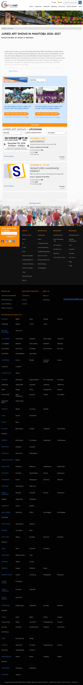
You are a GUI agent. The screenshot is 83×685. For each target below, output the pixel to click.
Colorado (5, 360)
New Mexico (6, 524)
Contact (24, 304)
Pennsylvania (7, 575)
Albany (18, 537)
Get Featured (57, 249)
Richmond (5, 650)
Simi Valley (33, 353)
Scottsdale (5, 324)
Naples (18, 389)
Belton (31, 617)
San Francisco (47, 348)
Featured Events (27, 276)
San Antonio (61, 627)
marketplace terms (54, 682)
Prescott (59, 319)
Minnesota (6, 479)
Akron (17, 548)
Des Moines (33, 415)
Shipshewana (61, 440)
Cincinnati (32, 548)
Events (24, 230)
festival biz (62, 6)
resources (54, 6)
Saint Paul (46, 479)
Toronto (32, 561)
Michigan (5, 473)
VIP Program (57, 245)
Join (70, 245)
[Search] (80, 2)
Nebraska (5, 506)
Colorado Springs (46, 360)
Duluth (17, 479)
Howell (45, 473)
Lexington (18, 447)
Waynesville (19, 499)
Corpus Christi (6, 622)
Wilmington (33, 499)
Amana (18, 415)
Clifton (31, 512)
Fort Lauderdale (48, 379)
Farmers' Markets (27, 268)
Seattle (59, 656)
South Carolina (5, 590)
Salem (45, 568)
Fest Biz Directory (7, 300)
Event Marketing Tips (58, 240)
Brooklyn (32, 537)
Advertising (46, 300)
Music (24, 239)
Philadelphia (47, 575)
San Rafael (5, 353)
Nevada (4, 530)
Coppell (59, 617)
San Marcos (5, 632)
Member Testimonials (72, 240)
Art (23, 243)
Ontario (5, 561)
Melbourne (60, 384)
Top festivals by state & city (11, 315)
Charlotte (32, 493)
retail (39, 239)
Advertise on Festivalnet (9, 295)
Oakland (18, 343)
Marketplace (38, 6)
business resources (44, 260)
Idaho (4, 422)
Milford (18, 373)
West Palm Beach (5, 401)
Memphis (60, 605)
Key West (32, 384)
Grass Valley (47, 338)
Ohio (3, 548)
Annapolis (18, 466)
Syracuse (4, 542)
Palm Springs (33, 343)
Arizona (5, 319)
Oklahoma (5, 555)
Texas (4, 617)
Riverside (60, 343)
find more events (35, 203)
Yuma (45, 324)
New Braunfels (34, 627)
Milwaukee (19, 668)
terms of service (43, 682)
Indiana (4, 440)
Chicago (32, 428)
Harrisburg (33, 575)
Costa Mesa (19, 338)
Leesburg (46, 384)
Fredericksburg (48, 622)
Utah (3, 638)
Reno (31, 530)
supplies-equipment (44, 251)
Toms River (5, 517)
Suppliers (71, 249)
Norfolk (59, 645)
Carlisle (18, 575)
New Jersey (6, 512)
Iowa (3, 415)
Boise (17, 422)
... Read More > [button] (13, 71)
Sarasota (32, 394)
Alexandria (19, 645)
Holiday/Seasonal (27, 260)
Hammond (19, 453)
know (27, 117)
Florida (5, 379)
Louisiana (5, 453)
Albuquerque (19, 524)
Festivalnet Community (30, 291)
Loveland (18, 366)
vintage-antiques (43, 243)
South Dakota (4, 598)
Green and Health (27, 255)
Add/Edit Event (57, 235)
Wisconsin (6, 668)
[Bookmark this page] (13, 241)
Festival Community (72, 6)
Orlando (59, 389)
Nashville (4, 610)
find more (35, 125)
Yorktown (32, 650)
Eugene (18, 568)
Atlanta (18, 409)
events (31, 6)
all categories (42, 268)
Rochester (60, 537)
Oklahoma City (20, 555)
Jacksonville (19, 384)
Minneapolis (33, 479)
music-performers (43, 247)
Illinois (4, 428)
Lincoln (18, 506)
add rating (62, 158)
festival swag (42, 264)
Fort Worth (33, 622)
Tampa (45, 394)
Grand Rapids (34, 473)
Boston (18, 460)
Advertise (56, 253)
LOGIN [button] (54, 2)
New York (5, 537)
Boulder (32, 360)
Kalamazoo (61, 473)
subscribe (10, 236)
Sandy (31, 638)
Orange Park (47, 389)
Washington (6, 656)
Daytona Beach (34, 379)
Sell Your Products (7, 308)
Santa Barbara (20, 353)
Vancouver (19, 330)
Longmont (5, 366)
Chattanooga (20, 605)
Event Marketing (6, 304)
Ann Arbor (19, 473)
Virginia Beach (20, 650)
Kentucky (5, 447)
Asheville (18, 493)
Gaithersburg (47, 466)
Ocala (31, 389)
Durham (45, 493)
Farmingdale (47, 512)
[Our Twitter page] (10, 241)
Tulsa (31, 555)
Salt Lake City (20, 638)
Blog (80, 6)
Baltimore (32, 466)
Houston (59, 622)
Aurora (18, 360)
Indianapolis (47, 440)
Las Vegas (19, 530)
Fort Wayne (33, 440)
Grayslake (46, 428)
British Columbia (5, 331)
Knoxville (46, 605)
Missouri (5, 486)
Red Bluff (46, 343)
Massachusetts (7, 460)
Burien (31, 656)
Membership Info (74, 235)
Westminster (61, 466)
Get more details (9, 156)
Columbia (18, 589)
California (6, 338)
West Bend (33, 668)
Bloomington (19, 428)
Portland (32, 568)
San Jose (60, 348)
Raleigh (4, 499)
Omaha (32, 506)
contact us (75, 682)
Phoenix (45, 319)
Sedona (18, 324)
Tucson (32, 324)
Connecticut (6, 373)
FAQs (70, 265)
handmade (41, 235)
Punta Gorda (5, 394)
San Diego (33, 348)
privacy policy (66, 682)
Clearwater (19, 379)
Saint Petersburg (19, 395)
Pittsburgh (60, 575)
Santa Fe (32, 524)
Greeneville (33, 605)
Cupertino (32, 338)
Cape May (19, 512)
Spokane (4, 661)
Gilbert (17, 319)
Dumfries (32, 645)
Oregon (5, 568)
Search (24, 280)
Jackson (18, 674)
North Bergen (61, 512)
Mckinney (18, 627)
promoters (46, 6)
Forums (24, 300)
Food (23, 251)
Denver (59, 360)
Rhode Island (4, 582)
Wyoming (5, 674)
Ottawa (18, 561)
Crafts (24, 247)
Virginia (5, 645)
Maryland (5, 466)
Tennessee (6, 605)
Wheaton (4, 433)
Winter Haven (20, 401)
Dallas (17, 622)
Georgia (5, 409)
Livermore (60, 338)
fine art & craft (42, 255)
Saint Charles (61, 428)
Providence (19, 581)
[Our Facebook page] (2, 241)
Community (25, 295)
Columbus (46, 548)
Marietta (45, 409)
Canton (45, 617)
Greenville (32, 589)
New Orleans (33, 453)
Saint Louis (33, 486)
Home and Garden (27, 264)
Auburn (18, 656)
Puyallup (46, 656)
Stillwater (60, 479)
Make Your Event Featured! (16, 114)
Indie (23, 272)
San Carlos (19, 348)
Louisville (32, 447)
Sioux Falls (19, 597)
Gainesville (5, 384)
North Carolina (5, 493)
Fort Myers (60, 379)
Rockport (46, 627)
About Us (46, 291)
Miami (3, 389)
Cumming (32, 409)
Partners (71, 253)
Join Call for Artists (59, 257)
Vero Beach (60, 394)
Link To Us (72, 257)
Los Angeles (5, 343)
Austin (17, 617)
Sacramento (5, 348)
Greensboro (61, 493)
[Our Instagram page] (6, 241)
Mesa (31, 319)
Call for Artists (26, 235)
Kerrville (4, 627)
